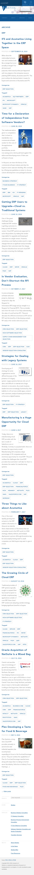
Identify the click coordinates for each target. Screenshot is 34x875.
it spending (21, 192)
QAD (17, 640)
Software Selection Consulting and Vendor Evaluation (21, 830)
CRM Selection (8, 329)
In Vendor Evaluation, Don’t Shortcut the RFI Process (15, 280)
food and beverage (10, 786)
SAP (10, 108)
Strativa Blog (14, 849)
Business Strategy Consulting (19, 812)
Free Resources (15, 853)
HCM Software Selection (12, 333)
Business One (18, 706)
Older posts (6, 791)
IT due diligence (9, 185)
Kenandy (11, 490)
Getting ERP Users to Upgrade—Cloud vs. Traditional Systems (14, 206)
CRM (4, 346)
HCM (4, 490)
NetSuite (20, 490)
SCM (27, 346)
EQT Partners (18, 96)
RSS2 (10, 860)
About (13, 17)
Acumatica (7, 96)
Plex (4, 271)
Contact (25, 4)
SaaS (4, 494)
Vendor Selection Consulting (14, 350)
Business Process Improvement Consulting (20, 821)
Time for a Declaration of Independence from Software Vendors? (15, 118)
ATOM (14, 860)
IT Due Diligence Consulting (19, 825)
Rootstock (7, 717)
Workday (6, 498)
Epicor (12, 629)
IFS (4, 100)
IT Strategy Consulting (17, 816)
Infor (17, 267)
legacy (23, 412)
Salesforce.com (15, 494)
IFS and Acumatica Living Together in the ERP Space (17, 43)
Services (22, 17)
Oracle (23, 104)
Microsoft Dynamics (10, 104)
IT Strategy (21, 185)
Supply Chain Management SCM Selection (14, 338)
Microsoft (11, 100)
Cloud (5, 267)
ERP (27, 96)
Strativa (4, 3)
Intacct (5, 713)
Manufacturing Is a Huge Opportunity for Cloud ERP (16, 422)
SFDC (24, 644)
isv (14, 192)
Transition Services (16, 835)
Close (3, 798)
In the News (14, 846)
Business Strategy (10, 181)
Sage (4, 108)
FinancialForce (22, 486)
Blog (30, 17)
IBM (9, 192)
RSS (6, 860)
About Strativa (15, 842)
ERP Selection (8, 89)
